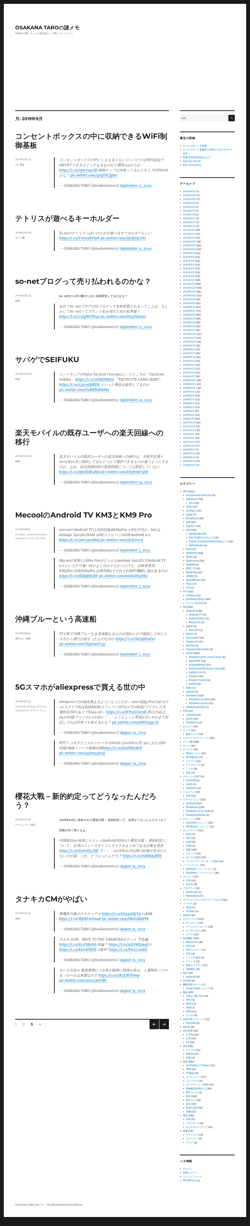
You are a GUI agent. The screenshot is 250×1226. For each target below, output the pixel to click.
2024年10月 (189, 199)
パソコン (187, 876)
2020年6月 (189, 310)
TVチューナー (193, 949)
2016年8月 (189, 449)
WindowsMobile (195, 707)
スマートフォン (38, 710)
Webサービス (193, 753)
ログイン (187, 1168)
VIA (188, 587)
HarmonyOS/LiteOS (197, 649)
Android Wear (197, 618)
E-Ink (189, 1034)
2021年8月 (189, 256)
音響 (185, 1130)
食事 (188, 1111)
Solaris (190, 691)
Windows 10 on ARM (198, 811)
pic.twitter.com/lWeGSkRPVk (125, 919)
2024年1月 (189, 210)
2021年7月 (189, 260)
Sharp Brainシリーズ (197, 988)
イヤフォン (192, 1134)
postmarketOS (197, 664)
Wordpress (192, 757)
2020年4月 (189, 318)
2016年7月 (189, 453)
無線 (185, 992)
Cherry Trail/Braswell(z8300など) (208, 541)
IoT (16, 164)
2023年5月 (189, 218)
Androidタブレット (196, 822)
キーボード (192, 922)
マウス (189, 934)
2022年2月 (189, 233)
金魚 (188, 1103)
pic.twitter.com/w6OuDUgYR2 (123, 576)
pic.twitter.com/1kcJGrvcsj (121, 540)
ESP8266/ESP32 (195, 599)
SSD (188, 795)
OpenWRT (195, 660)
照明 (188, 1057)
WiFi (188, 849)
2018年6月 (189, 403)
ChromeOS (192, 637)
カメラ (186, 730)
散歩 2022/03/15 (192, 165)
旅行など (20, 638)
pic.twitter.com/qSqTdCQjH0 (93, 175)
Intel (188, 529)
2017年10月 (189, 426)
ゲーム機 (20, 237)
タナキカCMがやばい (51, 898)
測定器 (189, 1053)
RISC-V (190, 568)
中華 (188, 880)
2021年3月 (188, 276)
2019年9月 (189, 345)
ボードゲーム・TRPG (197, 1084)
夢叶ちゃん (192, 1092)
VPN (188, 845)
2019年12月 (189, 334)
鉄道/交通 (191, 1107)
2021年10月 (189, 249)
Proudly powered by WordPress (65, 1204)
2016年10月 (189, 445)
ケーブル (190, 1050)
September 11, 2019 (136, 185)
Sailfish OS (195, 672)
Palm (189, 687)
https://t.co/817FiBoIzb (77, 944)
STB (42, 538)
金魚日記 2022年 (192, 161)
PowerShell (192, 895)
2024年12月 (189, 195)
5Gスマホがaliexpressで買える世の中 (80, 686)
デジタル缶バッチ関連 (195, 145)
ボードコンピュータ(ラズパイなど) (202, 899)
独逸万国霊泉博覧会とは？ (197, 157)
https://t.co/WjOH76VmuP (80, 919)
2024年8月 (189, 203)
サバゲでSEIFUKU (47, 359)
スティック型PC (191, 776)
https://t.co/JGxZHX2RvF (122, 748)
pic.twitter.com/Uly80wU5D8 (124, 472)
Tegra (189, 583)
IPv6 (188, 834)
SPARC (190, 576)
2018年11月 (189, 384)
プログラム (189, 888)
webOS (193, 684)
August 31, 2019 (132, 866)
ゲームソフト (22, 824)
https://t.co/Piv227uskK (128, 949)
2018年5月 (189, 407)
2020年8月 (189, 303)
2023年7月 (189, 214)
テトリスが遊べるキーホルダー (67, 218)
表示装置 (187, 1030)
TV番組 (190, 1073)
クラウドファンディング (196, 737)
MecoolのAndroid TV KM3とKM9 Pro (83, 514)
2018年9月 (189, 391)
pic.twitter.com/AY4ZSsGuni (123, 316)
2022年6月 (189, 222)
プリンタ (190, 961)
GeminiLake (196, 545)
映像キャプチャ (194, 965)
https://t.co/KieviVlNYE (78, 949)
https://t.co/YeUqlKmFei (135, 639)
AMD (189, 506)
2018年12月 (189, 380)
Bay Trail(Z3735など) (201, 537)
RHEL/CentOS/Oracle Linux (205, 668)
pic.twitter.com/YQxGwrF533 (82, 644)
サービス (187, 749)
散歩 (188, 1096)
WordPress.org (191, 1180)
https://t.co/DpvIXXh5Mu (79, 472)
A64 (191, 502)
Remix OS (194, 622)
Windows (191, 695)
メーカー (187, 903)
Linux (189, 653)
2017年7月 (189, 434)
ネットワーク (190, 830)
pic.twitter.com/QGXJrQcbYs (123, 238)
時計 (185, 972)
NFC (188, 999)
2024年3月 (189, 206)
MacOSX (194, 630)
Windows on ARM (199, 699)
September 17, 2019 (136, 327)
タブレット (189, 818)
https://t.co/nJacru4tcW (78, 170)
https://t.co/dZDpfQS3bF (78, 576)
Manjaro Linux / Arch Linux (205, 657)
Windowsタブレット (197, 826)
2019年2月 (189, 372)
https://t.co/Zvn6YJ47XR (78, 850)
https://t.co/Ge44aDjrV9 (121, 913)
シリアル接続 (193, 957)
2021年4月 (189, 272)
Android (31, 534)
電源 (22, 164)
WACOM (190, 1023)
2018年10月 (189, 387)
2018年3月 (188, 414)
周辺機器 (187, 938)
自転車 (186, 1026)
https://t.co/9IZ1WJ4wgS (129, 944)
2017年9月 (189, 430)
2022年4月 (189, 226)
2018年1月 (188, 418)
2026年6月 (189, 191)
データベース (193, 764)
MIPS (189, 556)
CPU (32, 538)
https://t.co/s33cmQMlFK (79, 384)
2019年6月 (189, 357)
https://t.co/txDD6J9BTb (142, 856)
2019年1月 (188, 376)
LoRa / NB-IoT (194, 996)
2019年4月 (189, 364)
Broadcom (192, 518)
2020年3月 (189, 322)
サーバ (186, 745)
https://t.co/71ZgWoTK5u (79, 316)
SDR (188, 1007)
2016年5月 (189, 461)
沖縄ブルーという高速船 (56, 618)
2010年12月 (189, 465)
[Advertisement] (125, 83)
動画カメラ (192, 734)
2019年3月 (189, 368)
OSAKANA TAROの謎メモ (47, 27)
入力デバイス (190, 919)
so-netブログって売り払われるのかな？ (83, 281)
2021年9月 (189, 253)
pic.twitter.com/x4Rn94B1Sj (82, 753)
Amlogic (20, 534)
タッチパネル (193, 930)
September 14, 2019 (136, 482)
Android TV (21, 538)
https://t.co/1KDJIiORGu (94, 379)
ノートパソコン (191, 865)
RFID (189, 1003)
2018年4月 (189, 411)
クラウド (190, 761)
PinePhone (192, 807)
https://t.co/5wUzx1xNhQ (79, 540)
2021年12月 (189, 241)
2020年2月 (189, 326)
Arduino (190, 595)
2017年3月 (188, 438)
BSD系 (189, 633)
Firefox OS (192, 641)
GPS (188, 946)
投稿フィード (190, 1172)
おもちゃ (187, 726)
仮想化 (186, 915)
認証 (188, 772)
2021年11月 (189, 245)
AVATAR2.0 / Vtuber (197, 1065)
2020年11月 (189, 291)
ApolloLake (195, 533)
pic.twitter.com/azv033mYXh (83, 980)
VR (187, 1042)
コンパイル (192, 1080)
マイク (189, 1142)
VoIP (188, 842)
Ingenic (190, 526)
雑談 (17, 300)
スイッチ (190, 853)
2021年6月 (189, 264)
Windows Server (198, 703)
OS (37, 538)
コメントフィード (192, 1176)
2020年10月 (189, 295)
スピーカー (192, 1138)
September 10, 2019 (136, 400)
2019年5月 (189, 360)
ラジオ (189, 1015)
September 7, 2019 (135, 550)
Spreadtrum (193, 580)
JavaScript (192, 892)
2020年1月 (189, 330)
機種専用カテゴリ (192, 984)
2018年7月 (189, 399)
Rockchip (191, 572)
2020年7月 (189, 307)
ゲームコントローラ (196, 926)
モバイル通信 (193, 857)
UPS (188, 953)
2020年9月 (189, 299)
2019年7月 (189, 353)
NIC (188, 838)
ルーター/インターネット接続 (202, 861)
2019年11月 (189, 337)
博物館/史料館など (196, 1088)
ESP (188, 522)
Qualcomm (22, 710)
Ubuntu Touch (197, 680)
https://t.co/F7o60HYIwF (79, 238)
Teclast (190, 911)
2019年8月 (189, 349)
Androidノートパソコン (199, 868)
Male (189, 907)
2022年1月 (189, 237)
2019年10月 (189, 341)
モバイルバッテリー (196, 1127)
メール (189, 768)
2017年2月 (189, 441)
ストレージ (189, 791)
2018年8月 (189, 395)
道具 (185, 1046)
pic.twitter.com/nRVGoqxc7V (135, 722)
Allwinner (191, 499)
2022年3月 (189, 230)
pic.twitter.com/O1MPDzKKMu (84, 389)
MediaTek (191, 553)
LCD (188, 1038)
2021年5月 (189, 268)
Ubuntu (193, 676)
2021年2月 (189, 280)
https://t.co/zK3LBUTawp (118, 975)
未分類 (186, 980)
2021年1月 (188, 283)
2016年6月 (189, 457)
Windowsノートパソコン (200, 872)
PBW (188, 1069)
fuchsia (190, 645)
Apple (189, 514)
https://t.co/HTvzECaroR (126, 712)
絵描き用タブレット (193, 1019)
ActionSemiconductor (199, 495)
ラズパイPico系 (194, 603)
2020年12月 (189, 287)
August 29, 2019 (133, 732)
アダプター (192, 1123)
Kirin (189, 549)
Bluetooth (191, 942)
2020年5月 (189, 314)
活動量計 (190, 969)
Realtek (190, 564)
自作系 (189, 884)
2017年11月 (189, 422)
